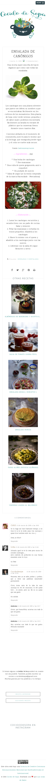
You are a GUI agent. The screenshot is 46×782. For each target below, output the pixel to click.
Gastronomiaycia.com (26, 148)
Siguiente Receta (23, 700)
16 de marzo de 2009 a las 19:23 (29, 621)
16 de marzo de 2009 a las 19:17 (29, 606)
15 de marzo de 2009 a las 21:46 (27, 547)
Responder (14, 541)
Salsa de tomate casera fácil (23, 354)
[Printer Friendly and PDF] (34, 270)
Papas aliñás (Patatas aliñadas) (23, 467)
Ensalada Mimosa (23, 430)
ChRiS (13, 525)
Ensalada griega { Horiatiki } (23, 392)
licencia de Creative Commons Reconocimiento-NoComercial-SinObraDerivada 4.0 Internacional (23, 770)
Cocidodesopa (17, 571)
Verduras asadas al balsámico (23, 505)
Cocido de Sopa (13, 777)
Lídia (13, 547)
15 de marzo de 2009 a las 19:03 (28, 525)
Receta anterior (23, 694)
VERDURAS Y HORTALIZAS (28, 259)
